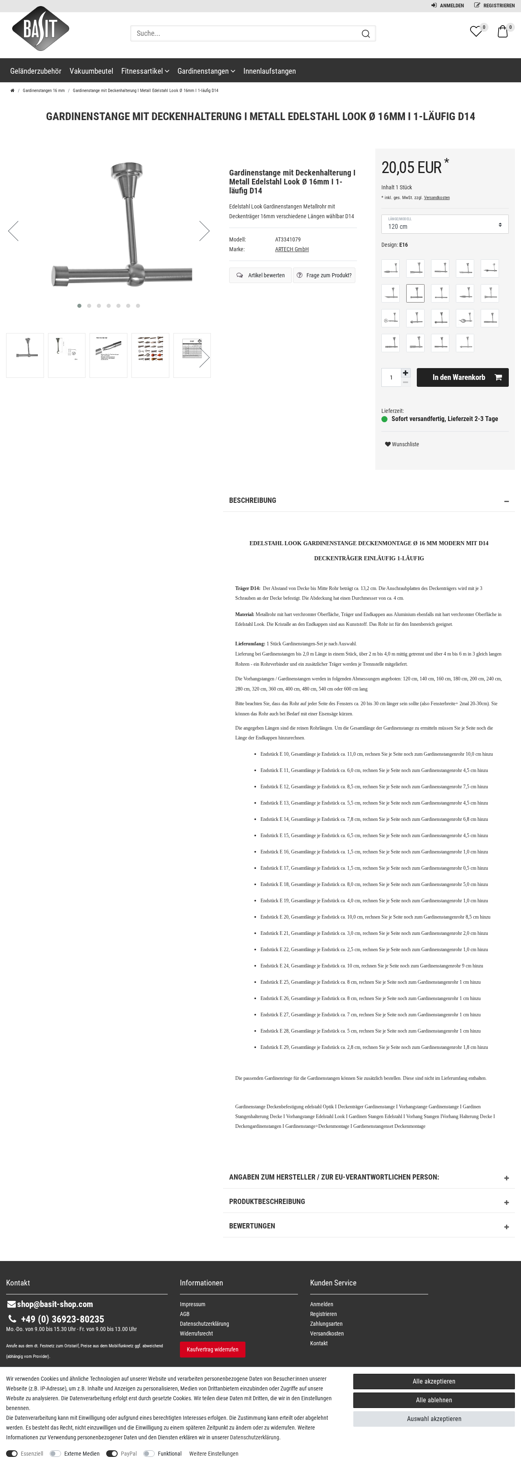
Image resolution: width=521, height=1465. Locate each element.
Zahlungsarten (326, 1323)
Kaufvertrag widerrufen (213, 1349)
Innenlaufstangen (269, 71)
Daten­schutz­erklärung (204, 1323)
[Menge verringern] (406, 382)
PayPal (129, 1453)
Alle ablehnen (434, 1400)
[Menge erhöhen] (406, 373)
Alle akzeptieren (434, 1381)
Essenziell (32, 1453)
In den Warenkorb (459, 377)
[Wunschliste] (476, 31)
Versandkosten (437, 197)
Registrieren (498, 5)
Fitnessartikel (142, 71)
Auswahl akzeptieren (434, 1419)
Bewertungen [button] (252, 1226)
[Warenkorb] (503, 31)
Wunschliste (405, 444)
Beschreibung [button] (252, 500)
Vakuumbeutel (91, 71)
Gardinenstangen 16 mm (44, 90)
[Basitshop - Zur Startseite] (37, 36)
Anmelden (451, 5)
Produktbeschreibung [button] (267, 1201)
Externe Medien (82, 1453)
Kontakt (319, 1343)
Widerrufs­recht (196, 1333)
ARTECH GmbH (292, 249)
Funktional (170, 1453)
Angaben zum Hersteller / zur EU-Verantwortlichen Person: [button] (334, 1177)
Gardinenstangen (203, 71)
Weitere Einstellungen (214, 1453)
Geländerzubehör (35, 71)
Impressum (193, 1304)
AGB (185, 1314)
